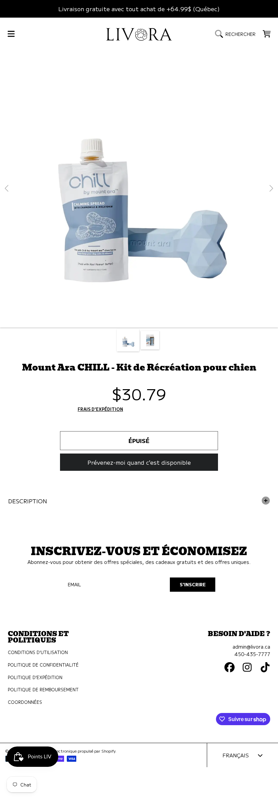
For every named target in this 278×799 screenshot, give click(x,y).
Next (271, 189)
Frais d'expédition (100, 409)
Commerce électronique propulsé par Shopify (74, 751)
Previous (7, 189)
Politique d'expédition (35, 677)
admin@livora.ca (251, 646)
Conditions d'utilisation (38, 652)
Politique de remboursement (43, 690)
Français (235, 755)
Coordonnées (25, 702)
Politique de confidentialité (43, 665)
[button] (11, 34)
